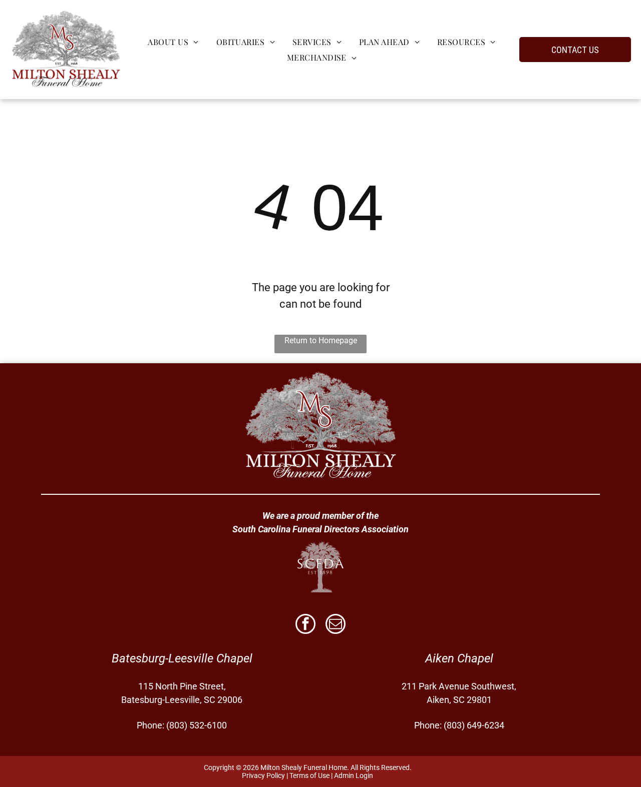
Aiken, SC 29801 (459, 699)
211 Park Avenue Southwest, (459, 686)
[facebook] (305, 625)
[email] (336, 625)
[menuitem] (172, 42)
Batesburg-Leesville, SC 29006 (181, 699)
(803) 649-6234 (474, 725)
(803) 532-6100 (196, 725)
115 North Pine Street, (182, 686)
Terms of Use (309, 775)
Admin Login (353, 775)
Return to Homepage (320, 340)
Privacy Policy (263, 775)
